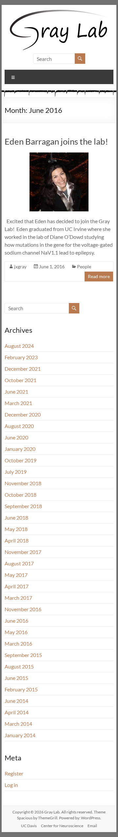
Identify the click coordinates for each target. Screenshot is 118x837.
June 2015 (16, 678)
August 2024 (19, 346)
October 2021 (20, 380)
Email (92, 825)
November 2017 (23, 552)
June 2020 (16, 437)
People (84, 266)
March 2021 (18, 403)
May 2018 (16, 529)
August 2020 (19, 426)
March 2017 (18, 598)
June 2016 (16, 620)
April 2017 (17, 586)
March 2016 (18, 643)
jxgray (20, 266)
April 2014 (17, 712)
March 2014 (18, 724)
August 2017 (19, 563)
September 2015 (23, 655)
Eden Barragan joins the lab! (56, 141)
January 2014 (20, 735)
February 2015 (21, 689)
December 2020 (23, 414)
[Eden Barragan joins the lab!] (59, 155)
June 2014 (16, 701)
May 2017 (16, 575)
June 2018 (16, 517)
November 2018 (23, 483)
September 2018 (23, 506)
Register (14, 773)
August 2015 (19, 666)
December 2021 (23, 368)
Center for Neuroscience (62, 825)
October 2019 (20, 460)
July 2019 (16, 472)
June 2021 (16, 391)
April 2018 (17, 540)
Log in (11, 785)
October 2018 (20, 494)
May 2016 (16, 632)
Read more (99, 276)
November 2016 (23, 609)
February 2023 (21, 357)
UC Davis (29, 825)
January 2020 (20, 449)
